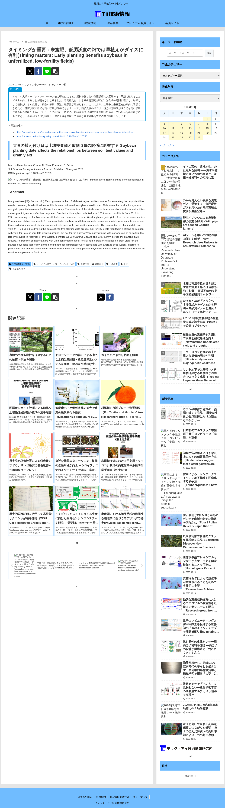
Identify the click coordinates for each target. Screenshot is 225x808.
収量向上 (99, 264)
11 (173, 128)
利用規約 (101, 797)
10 (164, 128)
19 (181, 132)
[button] (55, 71)
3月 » (171, 145)
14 (198, 128)
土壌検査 (113, 264)
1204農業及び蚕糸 (21, 264)
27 (190, 137)
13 (190, 128)
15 (207, 128)
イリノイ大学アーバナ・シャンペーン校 (56, 264)
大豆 (126, 264)
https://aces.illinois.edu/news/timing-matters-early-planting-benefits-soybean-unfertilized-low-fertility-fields (74, 132)
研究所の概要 (85, 797)
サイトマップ (140, 797)
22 (207, 132)
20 (190, 132)
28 (198, 137)
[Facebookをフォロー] (110, 297)
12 (181, 128)
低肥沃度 (85, 264)
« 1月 (163, 145)
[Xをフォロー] (101, 297)
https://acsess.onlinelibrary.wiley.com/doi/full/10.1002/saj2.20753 (51, 136)
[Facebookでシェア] (38, 71)
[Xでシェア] (30, 71)
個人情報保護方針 (119, 797)
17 (164, 132)
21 (198, 132)
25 (173, 137)
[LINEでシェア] (47, 71)
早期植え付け (18, 269)
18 (173, 132)
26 (181, 137)
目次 (187, 775)
